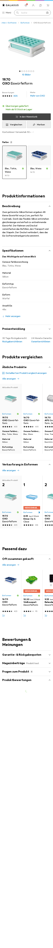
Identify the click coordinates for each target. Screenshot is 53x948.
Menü (8, 12)
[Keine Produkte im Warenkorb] (48, 5)
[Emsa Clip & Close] (31, 502)
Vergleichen (16, 124)
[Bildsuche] (47, 12)
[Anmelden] (33, 5)
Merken (41, 124)
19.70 (6, 79)
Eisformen (25, 23)
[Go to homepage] (10, 5)
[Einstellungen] (26, 5)
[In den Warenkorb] (3, 615)
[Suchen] (17, 12)
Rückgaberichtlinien (12, 341)
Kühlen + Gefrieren (8, 23)
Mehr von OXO (37, 94)
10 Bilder (26, 74)
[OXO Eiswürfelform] (31, 406)
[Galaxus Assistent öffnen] (40, 5)
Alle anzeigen (9, 378)
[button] (26, 107)
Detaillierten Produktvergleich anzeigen (26, 373)
